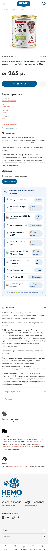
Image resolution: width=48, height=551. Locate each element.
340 (3, 118)
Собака (4, 112)
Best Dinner (6, 106)
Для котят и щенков (9, 124)
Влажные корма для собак (30, 9)
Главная (5, 9)
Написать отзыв (10, 181)
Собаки (14, 9)
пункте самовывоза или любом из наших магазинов (21, 445)
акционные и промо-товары (19, 466)
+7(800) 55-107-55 (11, 502)
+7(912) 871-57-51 (34, 502)
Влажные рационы (9, 100)
